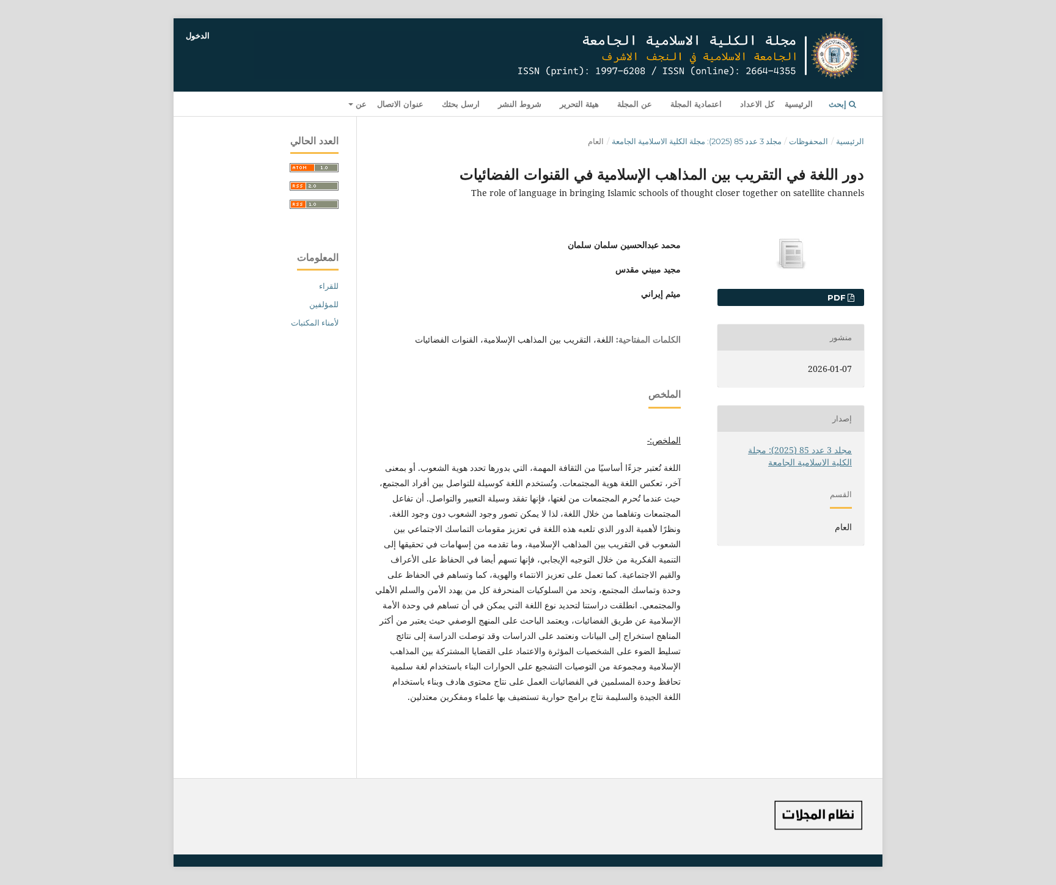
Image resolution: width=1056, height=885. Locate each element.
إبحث (839, 104)
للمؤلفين (324, 304)
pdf (837, 297)
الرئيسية (799, 104)
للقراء (329, 285)
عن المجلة (634, 104)
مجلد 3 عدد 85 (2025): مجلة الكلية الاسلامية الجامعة (697, 141)
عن (360, 104)
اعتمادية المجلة (696, 104)
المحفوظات (808, 141)
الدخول (198, 35)
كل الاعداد (757, 104)
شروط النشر (519, 104)
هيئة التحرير (579, 104)
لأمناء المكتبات (315, 322)
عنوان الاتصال (400, 104)
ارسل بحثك (461, 104)
